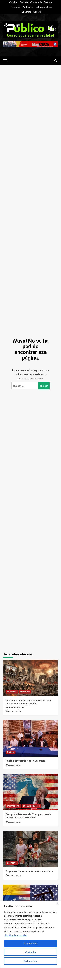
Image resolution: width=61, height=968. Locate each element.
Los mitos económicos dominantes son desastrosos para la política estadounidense (28, 703)
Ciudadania (36, 2)
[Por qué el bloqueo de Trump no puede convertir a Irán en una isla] (30, 792)
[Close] (58, 903)
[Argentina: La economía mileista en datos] (30, 849)
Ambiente (28, 7)
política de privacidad (33, 931)
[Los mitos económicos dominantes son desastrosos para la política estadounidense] (30, 678)
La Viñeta (26, 11)
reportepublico (14, 711)
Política (48, 2)
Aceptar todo (30, 943)
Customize (30, 952)
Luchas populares (43, 7)
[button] (6, 60)
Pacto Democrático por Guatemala (25, 760)
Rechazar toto (31, 961)
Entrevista (25, 692)
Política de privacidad (16, 935)
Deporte (24, 2)
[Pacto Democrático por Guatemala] (30, 738)
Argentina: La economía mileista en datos (29, 871)
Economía (15, 7)
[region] (30, 934)
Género (37, 11)
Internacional (13, 806)
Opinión (13, 2)
